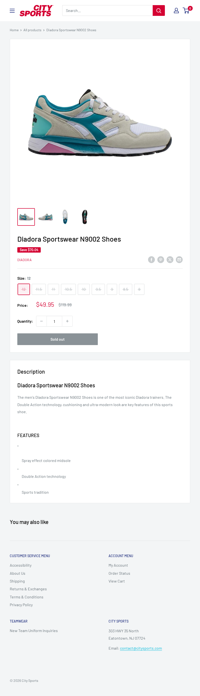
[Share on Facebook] (151, 259)
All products (32, 30)
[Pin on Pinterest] (160, 259)
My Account (118, 565)
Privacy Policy (21, 604)
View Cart (117, 581)
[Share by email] (179, 259)
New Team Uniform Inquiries (34, 630)
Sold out (57, 339)
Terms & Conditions (26, 596)
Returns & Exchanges (28, 588)
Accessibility (20, 565)
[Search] (159, 10)
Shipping (17, 581)
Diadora (24, 260)
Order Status (119, 573)
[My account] (176, 10)
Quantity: (25, 321)
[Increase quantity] (67, 321)
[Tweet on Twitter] (170, 259)
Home (14, 30)
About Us (17, 573)
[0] (186, 10)
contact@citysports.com (141, 648)
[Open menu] (12, 11)
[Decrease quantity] (41, 321)
